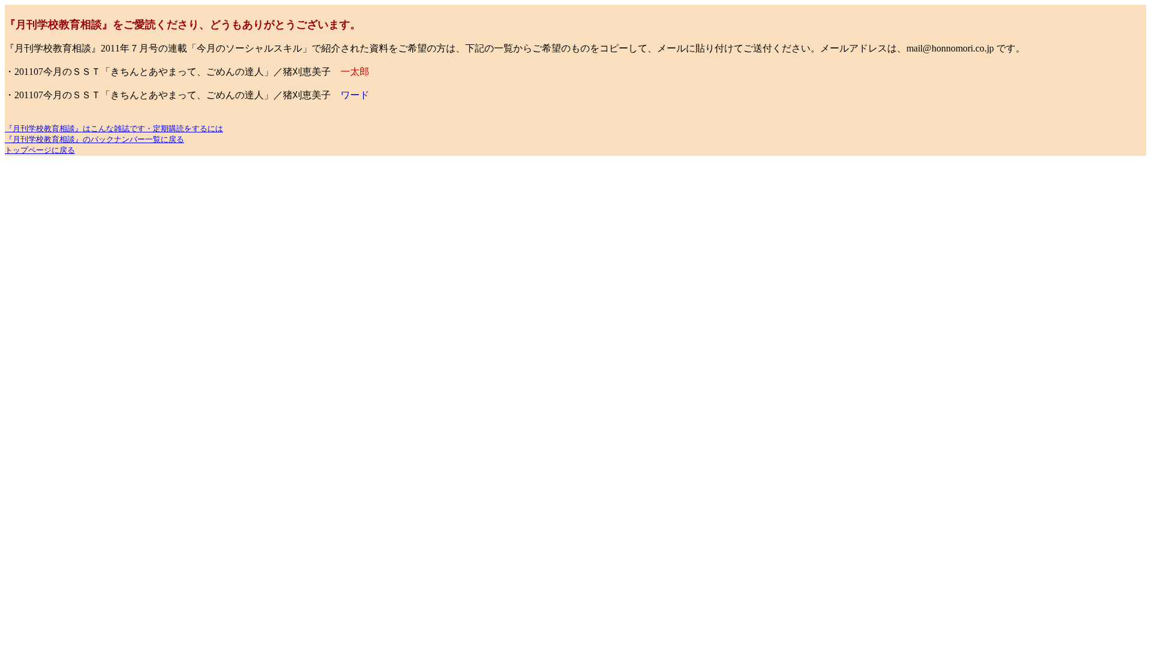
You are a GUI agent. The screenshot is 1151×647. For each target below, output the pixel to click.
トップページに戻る (40, 150)
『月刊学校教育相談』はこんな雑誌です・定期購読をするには (114, 128)
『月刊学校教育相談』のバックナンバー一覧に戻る (94, 139)
